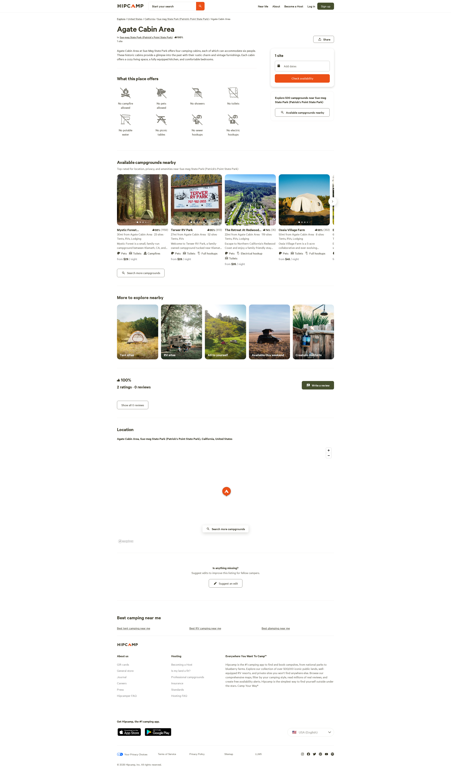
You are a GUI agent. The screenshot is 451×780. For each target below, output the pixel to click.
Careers (121, 683)
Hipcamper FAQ (127, 696)
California (150, 19)
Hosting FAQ (179, 696)
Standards (177, 689)
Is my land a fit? (180, 670)
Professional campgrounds (187, 677)
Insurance (177, 683)
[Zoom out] (328, 455)
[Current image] (137, 222)
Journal (121, 677)
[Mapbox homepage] (126, 541)
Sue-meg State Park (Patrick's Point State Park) (183, 19)
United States (135, 19)
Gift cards (123, 664)
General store (125, 670)
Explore (121, 19)
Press (120, 689)
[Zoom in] (328, 450)
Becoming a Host (181, 664)
